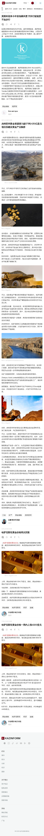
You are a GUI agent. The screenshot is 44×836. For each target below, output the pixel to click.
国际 (3, 772)
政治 (3, 759)
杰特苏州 (28, 515)
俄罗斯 (14, 106)
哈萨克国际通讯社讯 (10, 543)
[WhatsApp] (7, 24)
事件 (24, 9)
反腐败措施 (5, 796)
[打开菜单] (40, 3)
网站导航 (5, 812)
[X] (18, 24)
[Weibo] (17, 743)
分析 (3, 763)
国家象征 (5, 792)
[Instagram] (3, 24)
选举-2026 (8, 9)
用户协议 (5, 784)
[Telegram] (11, 24)
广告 (3, 821)
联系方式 (5, 816)
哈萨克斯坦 (16, 608)
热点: (2, 8)
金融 (31, 608)
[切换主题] (34, 3)
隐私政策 (5, 788)
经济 (25, 608)
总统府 (15, 9)
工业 (4, 515)
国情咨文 (30, 9)
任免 (20, 9)
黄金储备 (5, 106)
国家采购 (5, 800)
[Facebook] (15, 24)
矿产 (10, 515)
